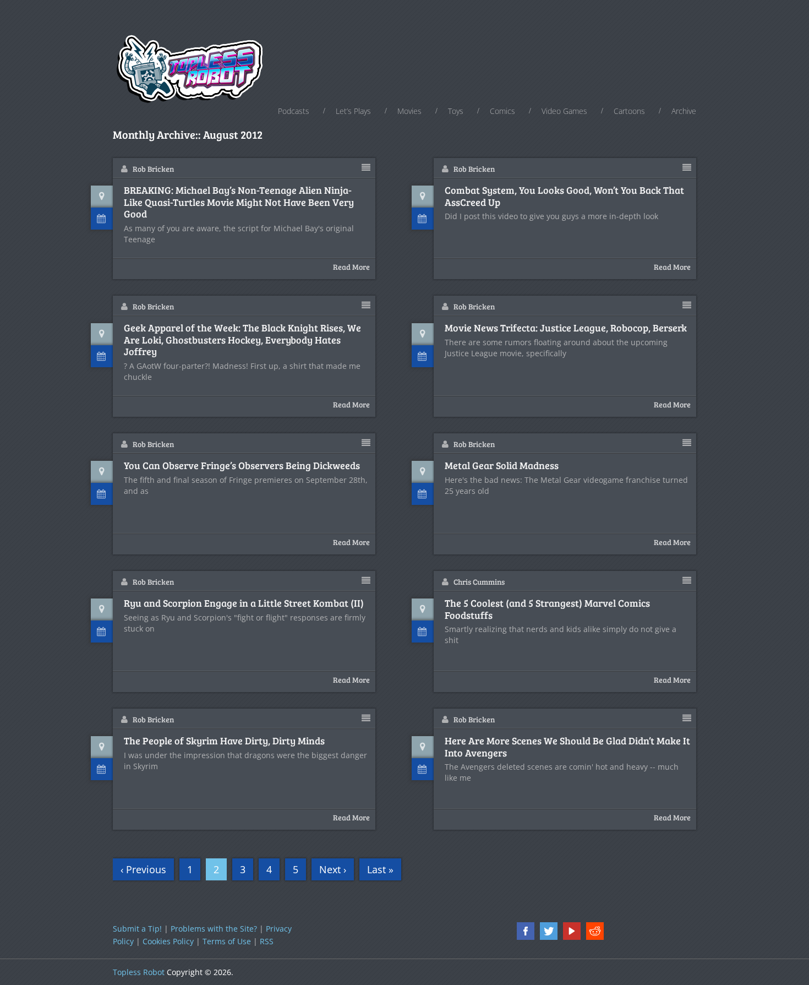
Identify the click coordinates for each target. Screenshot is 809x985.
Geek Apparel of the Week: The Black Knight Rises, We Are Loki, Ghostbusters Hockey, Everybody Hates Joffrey (242, 340)
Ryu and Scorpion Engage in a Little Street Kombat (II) (244, 603)
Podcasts (293, 111)
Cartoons (629, 111)
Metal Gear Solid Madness (502, 466)
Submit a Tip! (137, 928)
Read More (351, 267)
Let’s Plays (353, 111)
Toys (455, 111)
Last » (380, 869)
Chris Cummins (479, 581)
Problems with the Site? (214, 928)
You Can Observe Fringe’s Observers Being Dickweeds (242, 466)
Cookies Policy (168, 941)
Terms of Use (227, 941)
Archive (683, 111)
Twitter (548, 931)
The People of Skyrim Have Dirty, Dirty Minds (224, 741)
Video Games (564, 111)
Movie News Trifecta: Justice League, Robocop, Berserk (566, 328)
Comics (502, 111)
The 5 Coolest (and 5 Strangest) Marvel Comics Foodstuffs (547, 609)
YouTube (572, 931)
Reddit (595, 931)
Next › (332, 869)
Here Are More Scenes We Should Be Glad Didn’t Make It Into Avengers (567, 747)
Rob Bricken (153, 169)
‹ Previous (143, 869)
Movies (409, 111)
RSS (267, 941)
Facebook (525, 931)
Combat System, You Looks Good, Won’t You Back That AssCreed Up (564, 196)
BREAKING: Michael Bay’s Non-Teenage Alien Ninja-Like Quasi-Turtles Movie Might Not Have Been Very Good (239, 202)
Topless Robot (139, 972)
